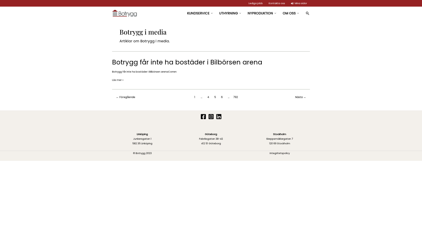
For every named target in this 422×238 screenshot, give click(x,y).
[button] (307, 13)
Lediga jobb (256, 3)
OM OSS (289, 13)
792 (235, 97)
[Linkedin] (219, 116)
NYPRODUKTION (260, 13)
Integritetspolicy (280, 153)
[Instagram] (211, 116)
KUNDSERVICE (198, 13)
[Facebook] (203, 116)
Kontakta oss (277, 3)
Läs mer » (117, 80)
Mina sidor (300, 3)
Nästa (300, 97)
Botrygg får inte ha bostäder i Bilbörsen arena (187, 62)
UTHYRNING (228, 13)
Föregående (125, 97)
